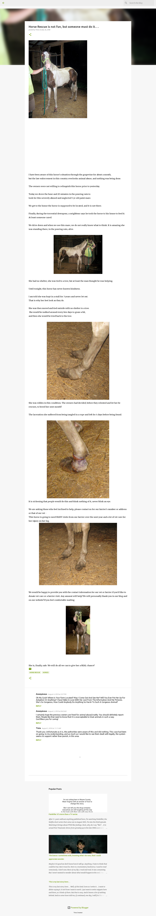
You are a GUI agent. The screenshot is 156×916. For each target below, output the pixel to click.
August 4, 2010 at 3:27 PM (57, 694)
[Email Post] (30, 670)
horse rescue (35, 672)
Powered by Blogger (79, 908)
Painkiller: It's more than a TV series (63, 814)
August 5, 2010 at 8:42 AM (57, 711)
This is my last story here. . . (59, 882)
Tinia (38, 728)
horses (46, 672)
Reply (38, 706)
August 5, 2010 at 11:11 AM (51, 728)
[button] (30, 34)
